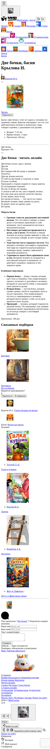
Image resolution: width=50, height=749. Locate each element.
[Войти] (10, 11)
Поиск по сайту (39, 698)
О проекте (6, 675)
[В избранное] (2, 81)
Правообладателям (30, 677)
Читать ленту (7, 698)
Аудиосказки (7, 690)
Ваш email (6, 629)
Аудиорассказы (21, 690)
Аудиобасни (7, 693)
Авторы (28, 698)
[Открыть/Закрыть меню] (4, 3)
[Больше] (2, 152)
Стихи (21, 685)
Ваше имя (5, 626)
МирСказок (13, 700)
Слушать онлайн (9, 688)
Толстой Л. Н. (13, 464)
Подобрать (6, 695)
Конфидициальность (11, 677)
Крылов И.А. (13, 507)
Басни (4, 56)
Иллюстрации (7, 680)
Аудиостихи (34, 690)
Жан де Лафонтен (15, 591)
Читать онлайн (8, 682)
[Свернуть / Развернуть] (40, 19)
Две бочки (22, 621)
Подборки (19, 698)
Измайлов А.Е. (14, 549)
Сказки (4, 685)
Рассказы (12, 685)
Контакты (19, 680)
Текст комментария (10, 632)
